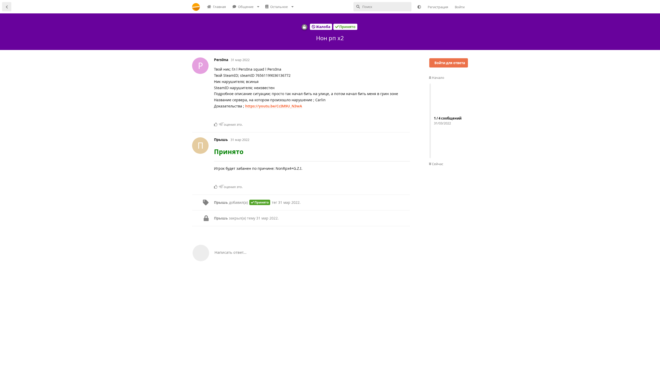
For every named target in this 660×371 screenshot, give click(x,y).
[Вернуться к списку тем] (6, 6)
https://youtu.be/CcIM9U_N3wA (273, 106)
